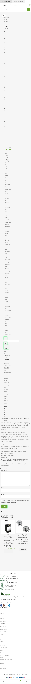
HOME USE (8, 542)
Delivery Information (5, 666)
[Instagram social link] (4, 605)
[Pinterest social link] (5, 413)
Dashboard (3, 616)
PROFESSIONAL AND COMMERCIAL (8, 544)
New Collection (4, 647)
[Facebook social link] (4, 408)
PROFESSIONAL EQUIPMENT (8, 18)
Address (2, 618)
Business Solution (4, 655)
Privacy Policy (3, 626)
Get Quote (2, 658)
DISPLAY (8, 21)
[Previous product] (4, 28)
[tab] (5, 418)
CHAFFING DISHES (6, 25)
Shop (1, 650)
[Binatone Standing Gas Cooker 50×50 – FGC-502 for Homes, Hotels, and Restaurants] (8, 527)
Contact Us (2, 634)
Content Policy (3, 637)
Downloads (3, 621)
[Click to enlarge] (4, 16)
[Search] (28, 9)
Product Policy (3, 632)
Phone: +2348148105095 (9, 599)
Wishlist (2, 613)
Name (3, 487)
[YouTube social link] (6, 605)
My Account (3, 645)
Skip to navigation (6, 1)
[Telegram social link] (5, 417)
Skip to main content (18, 1)
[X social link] (5, 410)
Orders (2, 611)
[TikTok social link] (12, 605)
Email (3, 494)
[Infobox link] (14, 575)
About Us (2, 663)
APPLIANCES (8, 547)
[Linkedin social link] (4, 415)
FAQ (1, 639)
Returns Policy (3, 629)
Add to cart (6, 347)
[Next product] (7, 28)
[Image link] (5, 594)
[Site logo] (15, 5)
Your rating (3, 468)
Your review (4, 470)
